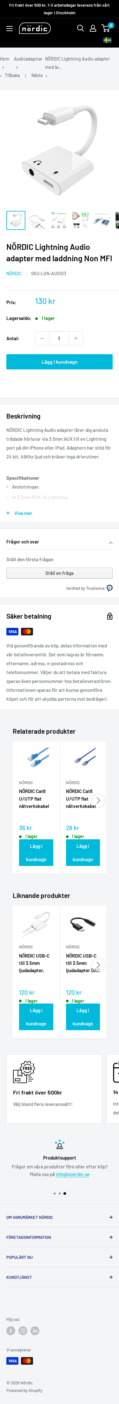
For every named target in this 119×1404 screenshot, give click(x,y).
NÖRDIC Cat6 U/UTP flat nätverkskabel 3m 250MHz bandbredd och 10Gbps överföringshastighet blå (83, 799)
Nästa (37, 75)
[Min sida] (93, 28)
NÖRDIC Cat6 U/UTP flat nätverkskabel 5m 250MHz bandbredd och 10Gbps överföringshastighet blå (36, 799)
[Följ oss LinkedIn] (34, 1330)
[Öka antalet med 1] (76, 338)
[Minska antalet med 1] (42, 338)
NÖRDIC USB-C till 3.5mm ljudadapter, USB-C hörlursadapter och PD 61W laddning (34, 963)
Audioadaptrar (28, 59)
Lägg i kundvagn (60, 362)
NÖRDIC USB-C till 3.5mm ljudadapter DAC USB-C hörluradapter (83, 963)
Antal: (12, 338)
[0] (106, 28)
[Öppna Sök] (80, 28)
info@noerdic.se (72, 1174)
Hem (4, 59)
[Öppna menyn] (9, 28)
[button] (59, 542)
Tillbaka (12, 75)
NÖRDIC (14, 273)
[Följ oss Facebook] (10, 1330)
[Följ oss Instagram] (22, 1330)
